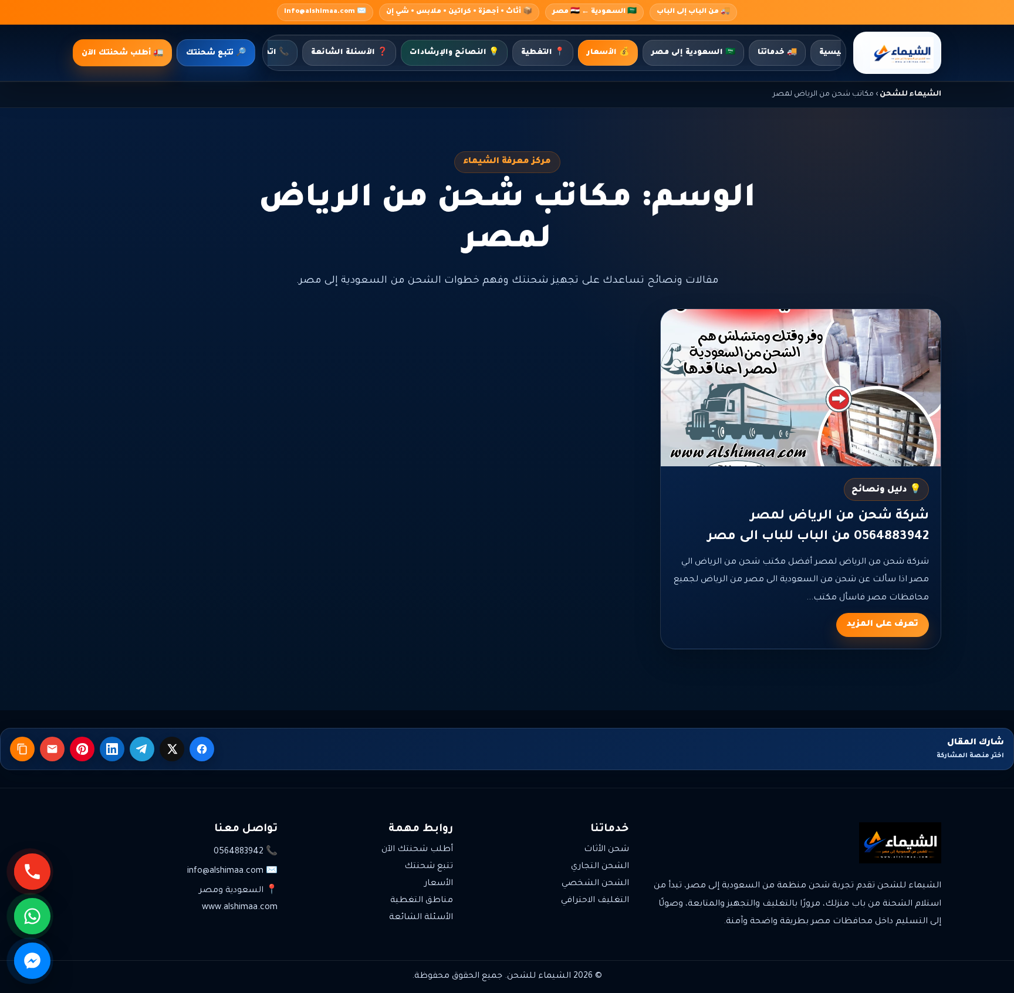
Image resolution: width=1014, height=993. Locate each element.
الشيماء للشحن (910, 94)
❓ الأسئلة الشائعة (349, 53)
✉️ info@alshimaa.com (325, 12)
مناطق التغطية (421, 901)
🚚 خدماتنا (777, 53)
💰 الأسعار (608, 53)
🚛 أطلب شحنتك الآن (122, 53)
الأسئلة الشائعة (421, 918)
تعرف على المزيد (882, 624)
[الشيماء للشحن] (897, 53)
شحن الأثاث (606, 850)
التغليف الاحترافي (595, 901)
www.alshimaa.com (240, 908)
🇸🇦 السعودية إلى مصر (693, 53)
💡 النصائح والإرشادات (454, 53)
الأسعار (438, 884)
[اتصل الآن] (32, 871)
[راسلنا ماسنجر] (32, 961)
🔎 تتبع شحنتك (216, 53)
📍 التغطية (543, 53)
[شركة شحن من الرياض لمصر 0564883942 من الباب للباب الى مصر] (801, 387)
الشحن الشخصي (595, 884)
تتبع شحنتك (428, 867)
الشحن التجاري (600, 867)
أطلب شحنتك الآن (417, 850)
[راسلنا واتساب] (32, 916)
